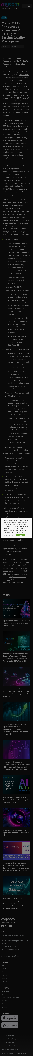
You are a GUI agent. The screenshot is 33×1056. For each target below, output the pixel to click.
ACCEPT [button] (21, 535)
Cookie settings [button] (8, 535)
